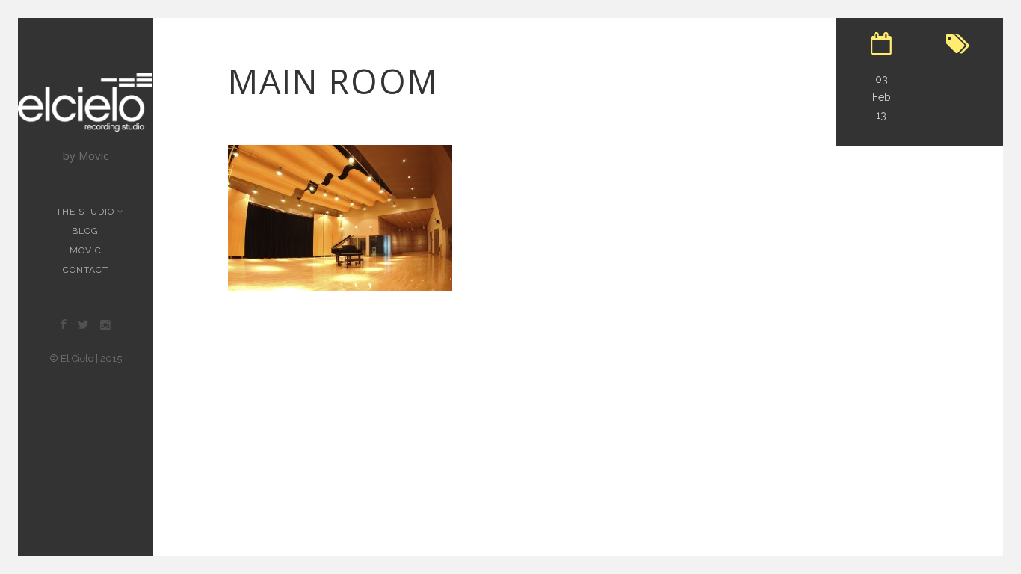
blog (85, 231)
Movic (86, 250)
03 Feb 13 (881, 97)
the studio (85, 211)
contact (85, 270)
